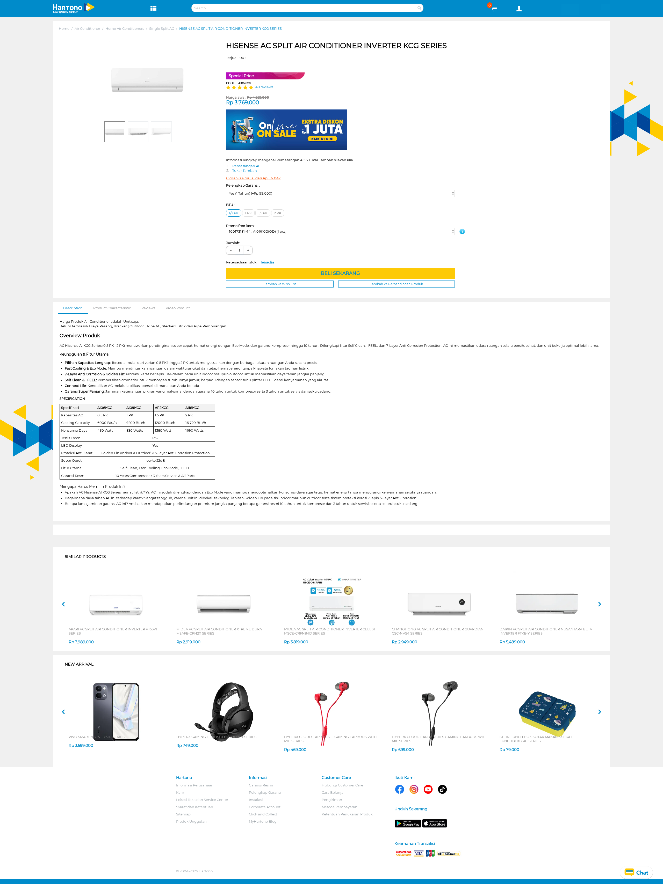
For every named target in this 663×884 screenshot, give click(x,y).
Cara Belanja (332, 792)
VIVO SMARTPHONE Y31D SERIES (97, 737)
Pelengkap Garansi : (243, 185)
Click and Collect (263, 814)
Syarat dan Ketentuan (194, 807)
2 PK (277, 213)
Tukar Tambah (244, 170)
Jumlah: (233, 243)
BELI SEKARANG (340, 273)
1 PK (248, 213)
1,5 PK (263, 213)
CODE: (238, 83)
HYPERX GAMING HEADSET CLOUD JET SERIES (216, 737)
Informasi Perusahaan (194, 785)
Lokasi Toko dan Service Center (202, 800)
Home (64, 28)
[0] (496, 8)
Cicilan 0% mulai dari (253, 178)
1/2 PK (234, 213)
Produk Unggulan (191, 821)
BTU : (230, 205)
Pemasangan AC (246, 166)
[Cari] (419, 8)
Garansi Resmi (261, 785)
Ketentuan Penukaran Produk (347, 814)
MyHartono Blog (263, 821)
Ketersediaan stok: (250, 262)
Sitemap (183, 814)
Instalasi (256, 800)
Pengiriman (332, 800)
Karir (180, 792)
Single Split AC (161, 28)
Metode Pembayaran (339, 807)
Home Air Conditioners (124, 28)
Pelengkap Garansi (265, 792)
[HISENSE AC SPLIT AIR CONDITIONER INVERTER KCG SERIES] (147, 80)
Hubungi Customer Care (342, 785)
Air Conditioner (87, 28)
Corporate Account (264, 807)
